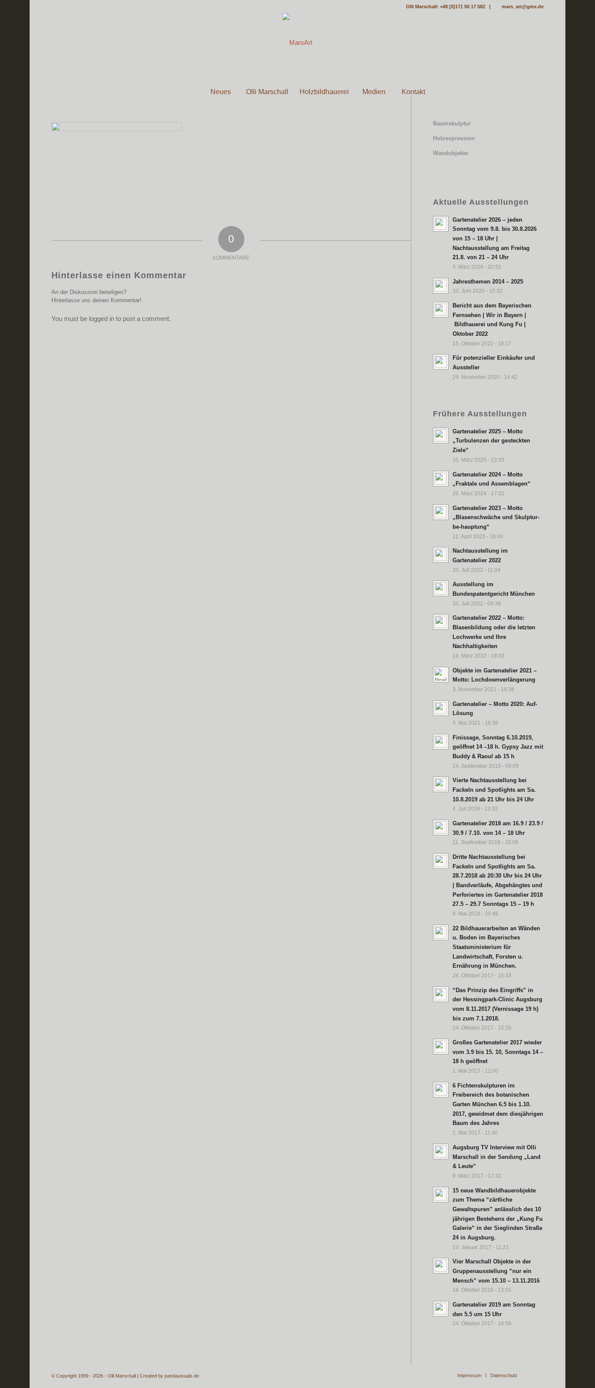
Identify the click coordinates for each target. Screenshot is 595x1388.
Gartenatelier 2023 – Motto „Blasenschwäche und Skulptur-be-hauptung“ (496, 517)
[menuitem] (181, 92)
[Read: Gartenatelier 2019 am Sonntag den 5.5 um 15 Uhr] (441, 1309)
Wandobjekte (450, 153)
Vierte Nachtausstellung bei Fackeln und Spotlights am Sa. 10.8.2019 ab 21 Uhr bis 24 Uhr (494, 789)
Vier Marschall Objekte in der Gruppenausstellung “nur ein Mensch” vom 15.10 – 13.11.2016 (496, 1270)
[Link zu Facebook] (54, 6)
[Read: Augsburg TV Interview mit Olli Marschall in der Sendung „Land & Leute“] (441, 1151)
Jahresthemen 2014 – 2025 (488, 281)
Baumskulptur (452, 123)
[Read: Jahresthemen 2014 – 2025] (441, 286)
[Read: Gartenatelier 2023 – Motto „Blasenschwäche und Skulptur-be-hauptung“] (441, 512)
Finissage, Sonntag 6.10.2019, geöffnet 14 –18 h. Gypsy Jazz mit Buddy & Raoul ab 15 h (498, 747)
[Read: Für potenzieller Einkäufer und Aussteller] (441, 362)
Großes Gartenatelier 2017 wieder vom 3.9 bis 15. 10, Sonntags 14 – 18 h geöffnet (498, 1051)
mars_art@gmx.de (523, 6)
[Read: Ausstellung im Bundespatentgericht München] (441, 588)
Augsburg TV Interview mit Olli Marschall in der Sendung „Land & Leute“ (497, 1156)
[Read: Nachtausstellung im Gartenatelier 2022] (441, 555)
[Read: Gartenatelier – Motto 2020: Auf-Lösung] (441, 708)
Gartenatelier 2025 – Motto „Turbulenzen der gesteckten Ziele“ (491, 440)
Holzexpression (454, 138)
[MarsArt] (297, 42)
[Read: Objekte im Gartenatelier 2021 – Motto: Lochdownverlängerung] (441, 674)
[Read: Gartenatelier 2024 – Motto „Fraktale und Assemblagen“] (441, 478)
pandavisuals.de (182, 1375)
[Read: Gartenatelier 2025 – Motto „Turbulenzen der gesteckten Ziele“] (441, 435)
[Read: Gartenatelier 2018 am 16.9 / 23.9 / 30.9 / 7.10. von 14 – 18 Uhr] (441, 827)
